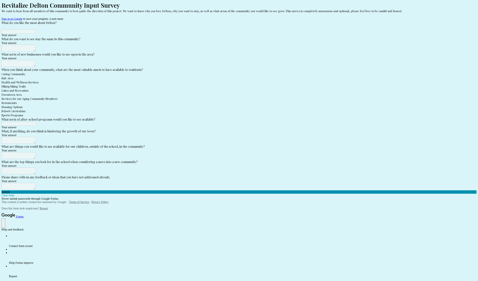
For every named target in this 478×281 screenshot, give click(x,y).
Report (44, 208)
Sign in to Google (11, 18)
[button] (239, 192)
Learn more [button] (56, 18)
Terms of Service (79, 202)
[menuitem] (243, 241)
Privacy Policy (100, 202)
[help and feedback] (3, 223)
